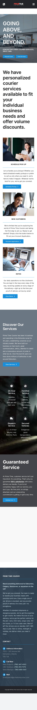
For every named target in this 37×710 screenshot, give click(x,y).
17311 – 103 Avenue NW (11, 651)
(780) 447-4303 (20, 664)
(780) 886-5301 (20, 670)
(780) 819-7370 (20, 667)
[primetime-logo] (18, 3)
